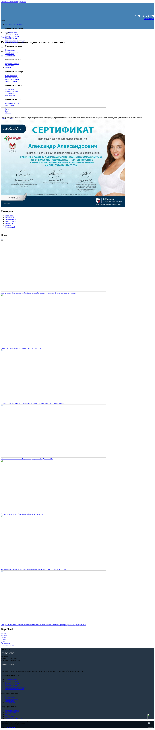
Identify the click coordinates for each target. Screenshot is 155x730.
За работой (9, 216)
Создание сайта (10, 727)
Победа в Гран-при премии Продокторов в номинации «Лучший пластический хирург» (32, 403)
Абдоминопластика (12, 711)
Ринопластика (10, 50)
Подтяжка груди (11, 38)
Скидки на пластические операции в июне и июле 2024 (21, 348)
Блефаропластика (11, 52)
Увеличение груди (11, 34)
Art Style (4, 633)
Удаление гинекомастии (13, 718)
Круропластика (10, 714)
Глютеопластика (11, 712)
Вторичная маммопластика (15, 40)
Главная (4, 37)
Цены (7, 109)
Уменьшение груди (12, 683)
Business (4, 635)
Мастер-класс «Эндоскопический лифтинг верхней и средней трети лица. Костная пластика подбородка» (39, 293)
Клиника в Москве (7, 664)
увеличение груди (7, 645)
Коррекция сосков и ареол (14, 689)
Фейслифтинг (10, 703)
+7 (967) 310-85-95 (143, 15)
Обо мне (8, 113)
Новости (11, 37)
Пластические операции (14, 24)
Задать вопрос (149, 19)
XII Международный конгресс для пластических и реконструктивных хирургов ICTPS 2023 (34, 569)
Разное (8, 225)
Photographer (5, 643)
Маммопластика (11, 679)
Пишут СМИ (11, 221)
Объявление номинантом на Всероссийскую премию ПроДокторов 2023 (27, 459)
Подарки (9, 223)
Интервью (9, 217)
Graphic (3, 639)
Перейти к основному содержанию (13, 2)
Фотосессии (10, 227)
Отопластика (9, 54)
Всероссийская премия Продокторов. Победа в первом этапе (23, 514)
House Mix (4, 641)
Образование (11, 219)
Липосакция (9, 716)
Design (3, 637)
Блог (6, 111)
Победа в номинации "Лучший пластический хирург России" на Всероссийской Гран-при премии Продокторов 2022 (43, 625)
